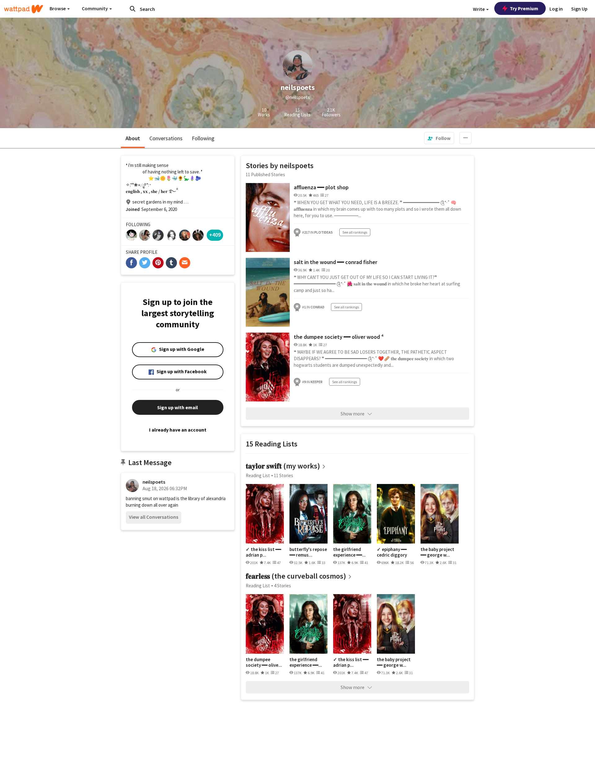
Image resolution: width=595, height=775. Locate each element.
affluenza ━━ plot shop (321, 187)
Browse (58, 8)
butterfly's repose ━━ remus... (308, 552)
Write (479, 9)
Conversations (166, 138)
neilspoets (154, 482)
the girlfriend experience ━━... (349, 552)
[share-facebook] (131, 262)
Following (203, 138)
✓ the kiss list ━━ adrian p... (263, 552)
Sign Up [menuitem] (579, 9)
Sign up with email (177, 407)
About (133, 138)
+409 (215, 234)
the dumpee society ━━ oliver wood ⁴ (338, 336)
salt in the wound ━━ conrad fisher (335, 262)
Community (95, 8)
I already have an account (177, 430)
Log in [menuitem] (556, 9)
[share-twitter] (144, 262)
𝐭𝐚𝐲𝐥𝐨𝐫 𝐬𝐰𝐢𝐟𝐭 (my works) (283, 466)
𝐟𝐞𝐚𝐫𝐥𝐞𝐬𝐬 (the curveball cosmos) (296, 576)
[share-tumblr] (171, 262)
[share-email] (184, 262)
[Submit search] (133, 9)
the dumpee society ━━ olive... (264, 662)
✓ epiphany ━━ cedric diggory (392, 552)
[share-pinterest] (158, 262)
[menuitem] (439, 138)
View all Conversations (153, 517)
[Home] (23, 9)
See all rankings (354, 232)
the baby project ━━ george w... (437, 552)
